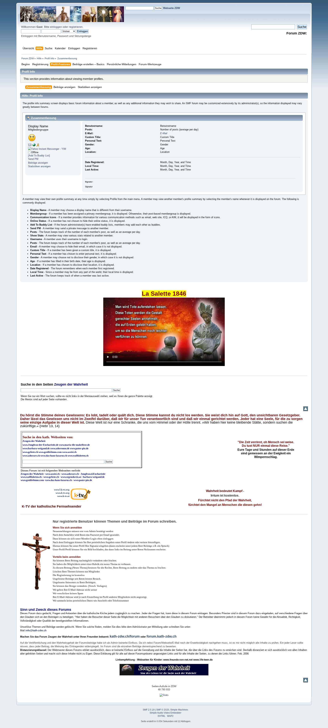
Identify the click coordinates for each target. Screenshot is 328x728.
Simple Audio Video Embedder (165, 713)
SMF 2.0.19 (149, 710)
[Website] (33, 145)
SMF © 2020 (162, 710)
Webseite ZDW (171, 8)
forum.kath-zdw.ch (162, 636)
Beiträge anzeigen (38, 162)
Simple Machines (179, 710)
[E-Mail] (30, 145)
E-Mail (163, 133)
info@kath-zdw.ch (36, 630)
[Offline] (29, 152)
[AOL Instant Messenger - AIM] (37, 145)
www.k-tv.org (62, 492)
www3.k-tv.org (61, 489)
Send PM (33, 159)
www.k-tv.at (63, 496)
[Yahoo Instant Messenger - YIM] (47, 148)
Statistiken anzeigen (39, 166)
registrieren (76, 26)
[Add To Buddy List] (39, 155)
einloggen (56, 26)
